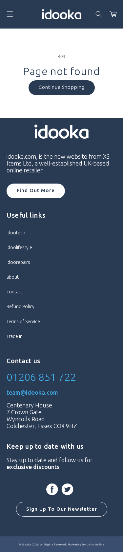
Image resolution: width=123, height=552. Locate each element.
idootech (16, 232)
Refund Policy (20, 306)
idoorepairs (18, 262)
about (13, 277)
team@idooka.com (32, 392)
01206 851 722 (41, 377)
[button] (10, 14)
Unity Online (95, 544)
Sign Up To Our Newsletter (61, 509)
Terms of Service (23, 321)
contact (14, 291)
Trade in (15, 336)
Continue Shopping (62, 87)
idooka (26, 544)
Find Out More (36, 190)
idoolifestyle (19, 247)
